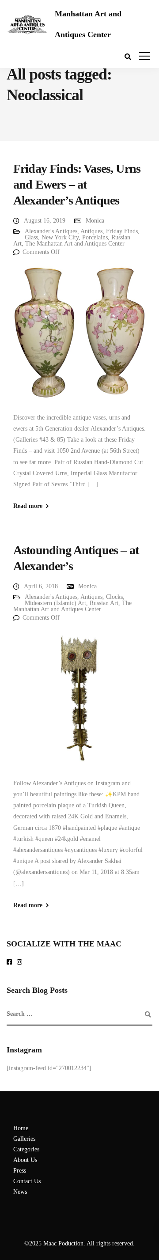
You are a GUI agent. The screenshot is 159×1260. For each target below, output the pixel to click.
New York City (60, 237)
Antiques (91, 231)
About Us (25, 1160)
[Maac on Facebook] (11, 962)
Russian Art (104, 603)
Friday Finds (122, 231)
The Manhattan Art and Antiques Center (75, 243)
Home (20, 1128)
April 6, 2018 (41, 586)
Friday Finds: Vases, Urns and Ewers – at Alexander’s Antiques (76, 185)
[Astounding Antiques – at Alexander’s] (79, 704)
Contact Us (27, 1181)
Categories (26, 1149)
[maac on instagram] (21, 962)
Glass (31, 237)
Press (19, 1170)
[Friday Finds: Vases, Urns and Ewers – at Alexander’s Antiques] (79, 338)
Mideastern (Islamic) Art (55, 603)
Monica (95, 220)
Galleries (24, 1138)
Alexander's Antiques (51, 231)
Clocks (114, 597)
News (20, 1191)
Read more (27, 506)
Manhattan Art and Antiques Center (88, 24)
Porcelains (95, 237)
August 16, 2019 (44, 220)
